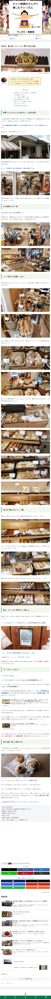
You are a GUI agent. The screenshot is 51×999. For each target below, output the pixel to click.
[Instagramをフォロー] (13, 884)
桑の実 (28, 863)
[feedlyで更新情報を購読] (13, 887)
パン (10, 863)
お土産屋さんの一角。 (20, 94)
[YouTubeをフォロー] (38, 884)
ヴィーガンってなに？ (20, 103)
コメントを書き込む (25, 979)
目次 (23, 89)
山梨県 (24, 863)
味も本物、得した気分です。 (22, 105)
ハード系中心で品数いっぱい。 (22, 97)
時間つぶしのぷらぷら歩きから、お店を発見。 (26, 92)
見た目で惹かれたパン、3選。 (22, 99)
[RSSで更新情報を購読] (38, 887)
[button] (42, 873)
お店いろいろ (5, 863)
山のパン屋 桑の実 (7, 807)
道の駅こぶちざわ (13, 121)
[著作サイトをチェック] (13, 881)
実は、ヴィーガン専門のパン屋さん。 (24, 101)
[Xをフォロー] (38, 881)
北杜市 (14, 863)
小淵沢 (19, 863)
